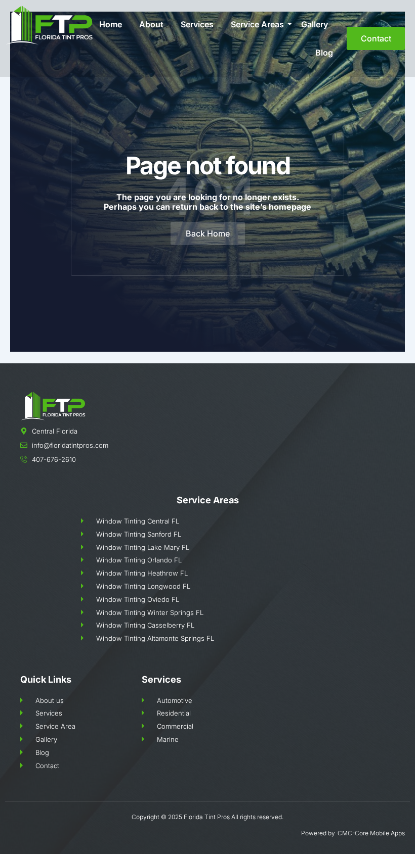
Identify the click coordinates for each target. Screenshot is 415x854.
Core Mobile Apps (380, 833)
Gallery (314, 24)
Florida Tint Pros (207, 817)
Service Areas (257, 24)
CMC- (346, 833)
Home (110, 24)
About (151, 24)
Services (197, 24)
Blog (324, 53)
